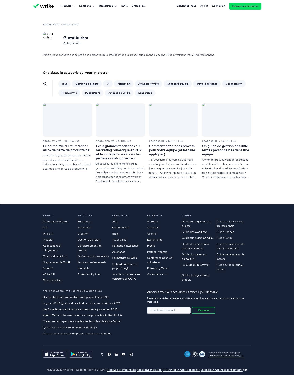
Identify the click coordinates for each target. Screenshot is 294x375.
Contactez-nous (186, 6)
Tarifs (124, 6)
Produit (48, 215)
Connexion (218, 6)
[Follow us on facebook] (109, 354)
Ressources (106, 6)
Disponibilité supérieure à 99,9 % (226, 355)
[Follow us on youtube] (123, 354)
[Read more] (67, 143)
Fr (206, 6)
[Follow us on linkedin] (116, 354)
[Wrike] (43, 6)
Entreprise (138, 6)
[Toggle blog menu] (45, 83)
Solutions (85, 6)
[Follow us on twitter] (101, 354)
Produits (66, 6)
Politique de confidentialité (121, 369)
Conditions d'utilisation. (149, 369)
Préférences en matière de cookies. (181, 369)
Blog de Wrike (51, 24)
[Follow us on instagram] (131, 354)
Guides (186, 215)
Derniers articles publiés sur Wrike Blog (72, 291)
